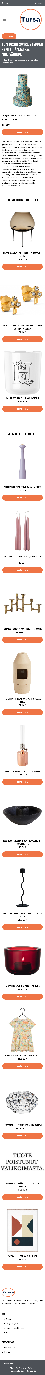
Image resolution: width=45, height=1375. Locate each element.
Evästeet (31, 1368)
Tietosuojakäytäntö (17, 1371)
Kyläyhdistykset (12, 1323)
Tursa (8, 1319)
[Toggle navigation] (5, 20)
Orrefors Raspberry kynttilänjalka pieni (22, 1125)
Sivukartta (31, 1371)
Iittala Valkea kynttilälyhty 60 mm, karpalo (22, 986)
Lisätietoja (22, 132)
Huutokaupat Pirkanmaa (16, 1328)
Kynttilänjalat (31, 115)
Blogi (8, 1332)
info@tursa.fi (38, 3)
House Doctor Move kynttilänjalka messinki (22, 629)
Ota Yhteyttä (21, 1368)
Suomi (6, 3)
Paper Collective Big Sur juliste (22, 1256)
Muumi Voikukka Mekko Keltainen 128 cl (22, 1055)
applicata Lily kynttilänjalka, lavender (22, 487)
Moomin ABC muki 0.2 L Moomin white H (22, 398)
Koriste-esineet (18, 115)
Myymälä (9, 36)
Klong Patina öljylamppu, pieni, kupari (22, 771)
